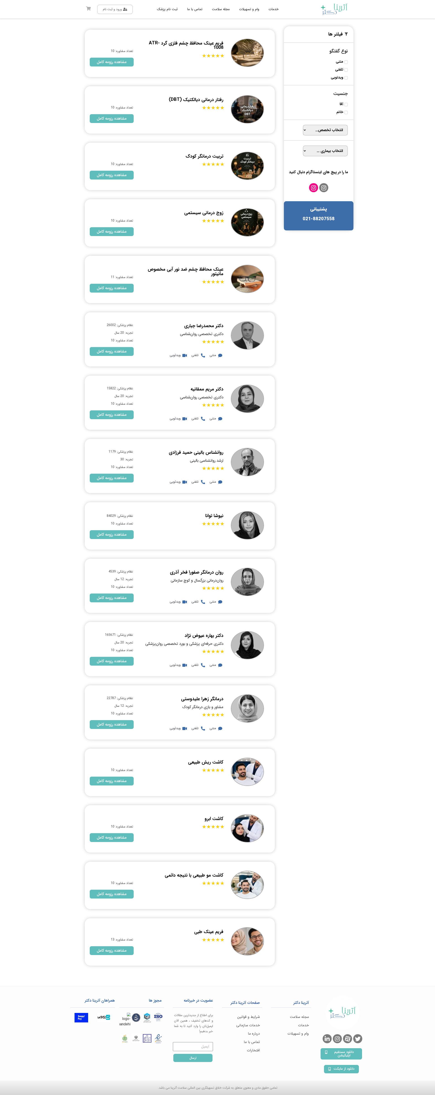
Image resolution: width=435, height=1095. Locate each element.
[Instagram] (323, 187)
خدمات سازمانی (248, 1025)
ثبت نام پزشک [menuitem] (167, 9)
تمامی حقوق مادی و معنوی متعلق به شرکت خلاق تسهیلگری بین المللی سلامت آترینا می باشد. (217, 1087)
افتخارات (253, 1050)
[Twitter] (357, 1038)
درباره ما (254, 1033)
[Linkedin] (327, 1038)
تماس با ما (252, 1042)
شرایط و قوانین (248, 1017)
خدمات (303, 1025)
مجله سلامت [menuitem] (221, 9)
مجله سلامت (299, 1017)
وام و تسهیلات (298, 1033)
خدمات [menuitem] (273, 9)
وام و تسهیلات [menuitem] (249, 9)
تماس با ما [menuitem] (194, 9)
